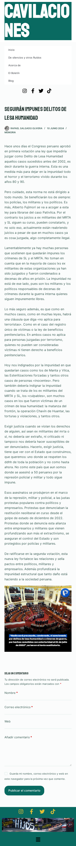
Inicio (11, 49)
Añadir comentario (18, 737)
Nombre (11, 693)
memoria (10, 132)
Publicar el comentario (24, 790)
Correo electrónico (18, 707)
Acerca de (14, 65)
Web (7, 721)
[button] (38, 840)
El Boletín (14, 73)
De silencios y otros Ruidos (24, 57)
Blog (11, 80)
